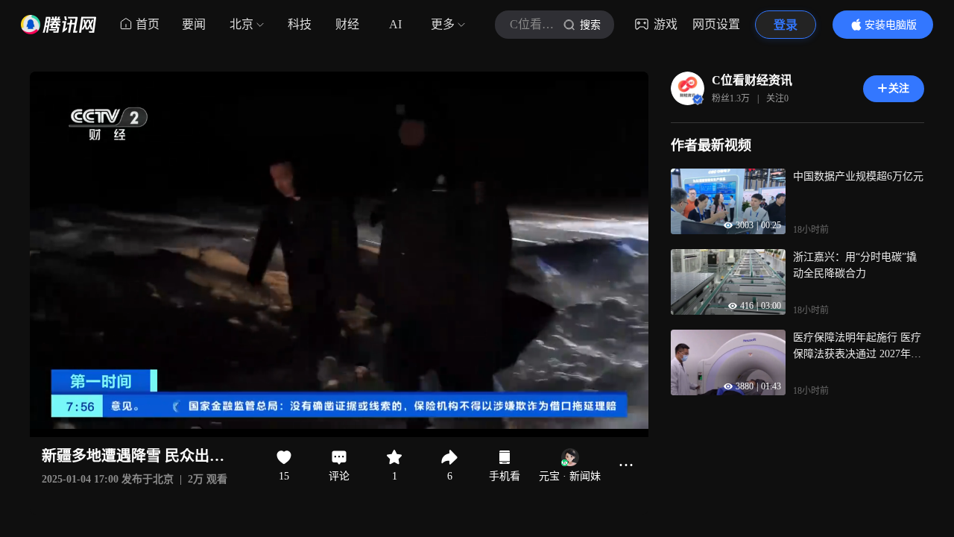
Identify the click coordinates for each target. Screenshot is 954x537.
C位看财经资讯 (752, 80)
